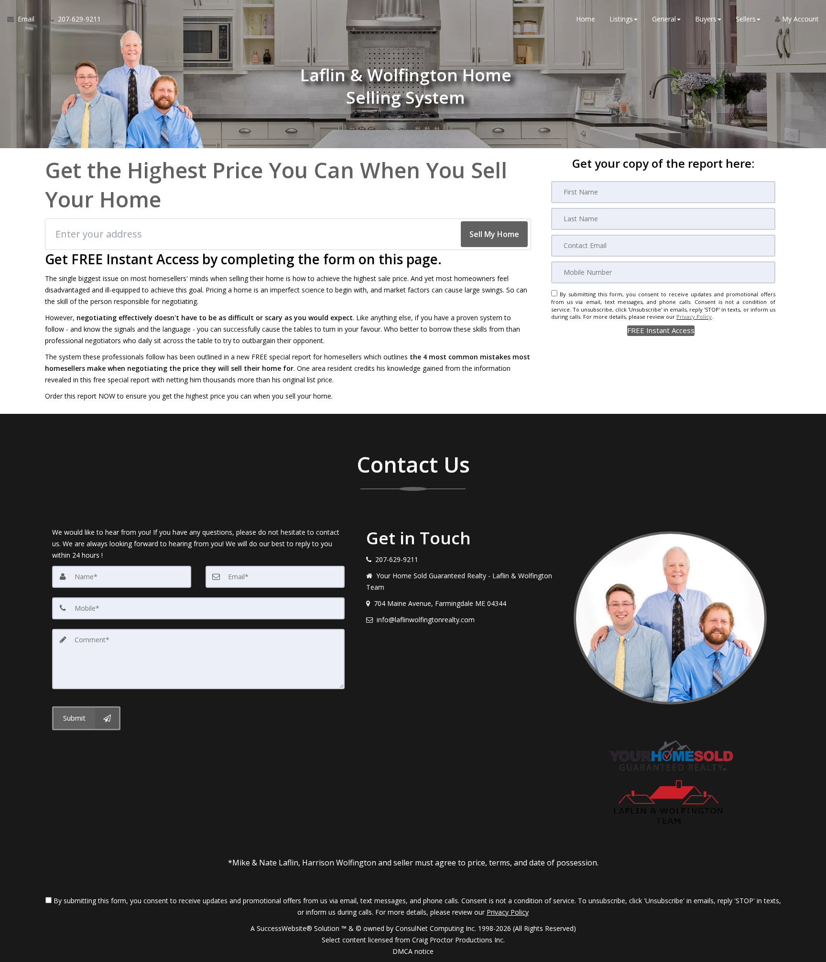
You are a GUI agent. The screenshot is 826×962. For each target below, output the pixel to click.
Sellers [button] (746, 18)
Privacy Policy (694, 316)
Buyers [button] (706, 18)
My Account (799, 18)
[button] (661, 330)
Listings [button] (621, 18)
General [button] (664, 18)
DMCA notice (413, 951)
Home (585, 18)
